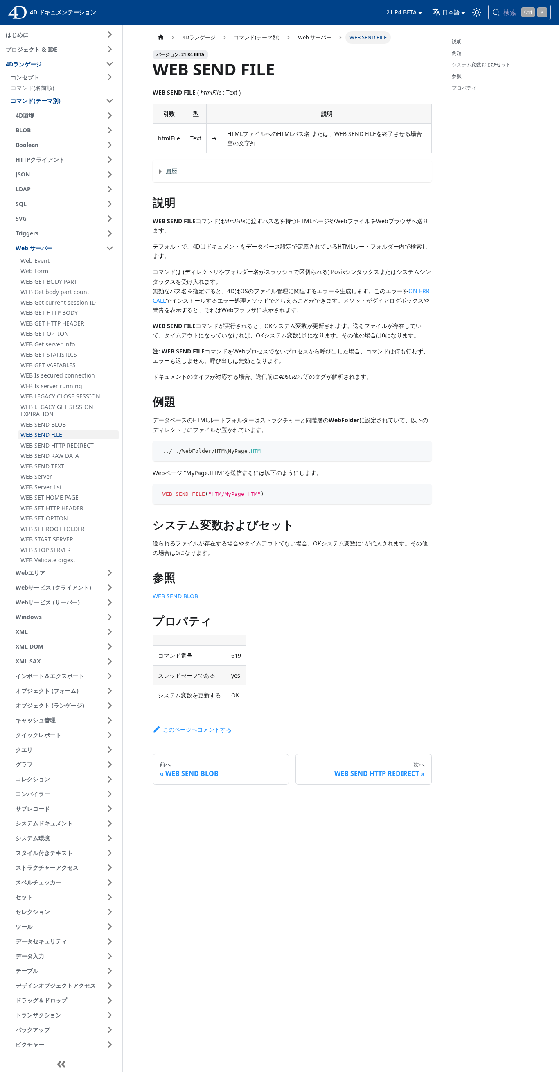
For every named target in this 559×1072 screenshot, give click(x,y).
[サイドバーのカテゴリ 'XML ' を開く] (110, 631)
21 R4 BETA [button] (401, 12)
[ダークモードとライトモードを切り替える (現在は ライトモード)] (476, 12)
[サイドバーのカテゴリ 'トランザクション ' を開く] (110, 1015)
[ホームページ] (160, 37)
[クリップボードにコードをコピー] (421, 451)
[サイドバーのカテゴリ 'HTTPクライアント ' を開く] (110, 159)
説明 (457, 41)
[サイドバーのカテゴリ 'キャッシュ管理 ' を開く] (110, 720)
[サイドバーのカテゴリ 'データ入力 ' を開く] (110, 956)
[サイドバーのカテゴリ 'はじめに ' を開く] (110, 34)
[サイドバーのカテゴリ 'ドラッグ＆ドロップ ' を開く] (110, 1000)
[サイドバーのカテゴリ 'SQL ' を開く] (110, 203)
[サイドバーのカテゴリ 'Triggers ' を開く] (110, 233)
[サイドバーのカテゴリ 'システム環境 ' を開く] (110, 838)
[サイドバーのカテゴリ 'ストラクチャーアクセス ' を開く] (110, 867)
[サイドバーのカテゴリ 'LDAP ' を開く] (110, 189)
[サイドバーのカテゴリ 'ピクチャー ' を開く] (110, 1044)
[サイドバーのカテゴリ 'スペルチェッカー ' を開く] (110, 882)
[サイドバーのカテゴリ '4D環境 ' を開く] (110, 115)
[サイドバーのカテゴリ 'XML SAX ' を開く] (110, 661)
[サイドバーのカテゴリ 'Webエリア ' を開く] (110, 572)
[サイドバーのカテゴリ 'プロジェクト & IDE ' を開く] (110, 49)
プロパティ (464, 87)
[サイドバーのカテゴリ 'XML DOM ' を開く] (110, 646)
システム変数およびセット (481, 64)
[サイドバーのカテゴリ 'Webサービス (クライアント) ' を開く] (110, 587)
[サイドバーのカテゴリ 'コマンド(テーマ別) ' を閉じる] (110, 100)
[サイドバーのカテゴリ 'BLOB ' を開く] (110, 130)
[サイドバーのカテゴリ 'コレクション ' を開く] (110, 779)
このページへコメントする (197, 729)
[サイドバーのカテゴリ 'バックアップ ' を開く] (110, 1029)
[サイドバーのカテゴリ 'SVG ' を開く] (110, 218)
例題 (457, 53)
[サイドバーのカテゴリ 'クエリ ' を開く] (110, 749)
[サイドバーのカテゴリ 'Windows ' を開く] (110, 617)
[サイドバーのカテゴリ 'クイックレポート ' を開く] (110, 735)
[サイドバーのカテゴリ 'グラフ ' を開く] (110, 764)
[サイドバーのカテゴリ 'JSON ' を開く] (110, 174)
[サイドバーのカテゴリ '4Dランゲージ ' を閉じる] (110, 63)
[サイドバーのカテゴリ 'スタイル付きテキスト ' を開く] (110, 852)
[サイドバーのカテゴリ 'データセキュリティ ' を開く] (110, 941)
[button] (63, 77)
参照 (457, 75)
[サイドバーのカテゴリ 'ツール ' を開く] (110, 926)
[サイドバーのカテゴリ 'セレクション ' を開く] (110, 911)
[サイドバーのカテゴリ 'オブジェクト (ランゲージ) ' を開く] (110, 705)
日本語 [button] (451, 12)
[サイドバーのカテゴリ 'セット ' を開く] (110, 897)
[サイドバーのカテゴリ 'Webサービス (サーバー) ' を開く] (110, 602)
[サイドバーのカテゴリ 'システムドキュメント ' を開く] (110, 823)
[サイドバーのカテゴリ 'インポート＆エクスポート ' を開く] (110, 676)
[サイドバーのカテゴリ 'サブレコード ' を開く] (110, 808)
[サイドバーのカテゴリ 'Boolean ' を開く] (110, 145)
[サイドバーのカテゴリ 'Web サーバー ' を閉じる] (110, 248)
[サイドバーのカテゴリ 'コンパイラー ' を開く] (110, 794)
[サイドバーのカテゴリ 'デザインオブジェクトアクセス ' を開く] (110, 985)
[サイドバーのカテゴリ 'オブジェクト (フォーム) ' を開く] (110, 690)
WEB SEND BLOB (175, 596)
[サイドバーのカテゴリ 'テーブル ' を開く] (110, 970)
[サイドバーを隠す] (61, 1064)
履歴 (171, 171)
